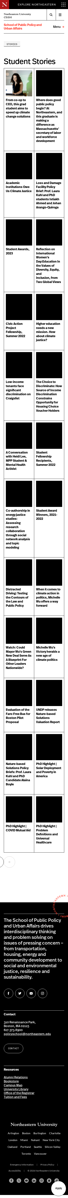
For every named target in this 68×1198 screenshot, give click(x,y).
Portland (25, 1146)
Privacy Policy (47, 1164)
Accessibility (14, 1170)
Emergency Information (22, 1164)
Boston (26, 1133)
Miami (24, 1140)
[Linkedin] (34, 1180)
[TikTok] (56, 1180)
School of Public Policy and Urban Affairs (23, 26)
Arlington (13, 1133)
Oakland (12, 1146)
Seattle (38, 1146)
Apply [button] (58, 1188)
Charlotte (54, 1133)
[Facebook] (11, 1180)
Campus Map (13, 1085)
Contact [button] (13, 1048)
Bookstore (11, 1081)
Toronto (26, 1153)
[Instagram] (41, 1180)
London (12, 1140)
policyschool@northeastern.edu (27, 1034)
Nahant (35, 1140)
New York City (51, 1140)
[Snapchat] (49, 1180)
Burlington (39, 1133)
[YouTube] (26, 1180)
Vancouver (40, 1153)
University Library (16, 1089)
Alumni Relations (16, 1077)
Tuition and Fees (15, 1097)
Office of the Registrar (19, 1093)
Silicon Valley (52, 1146)
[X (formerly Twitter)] (19, 1180)
